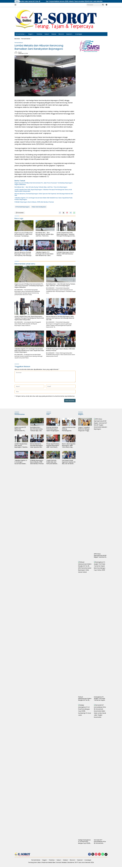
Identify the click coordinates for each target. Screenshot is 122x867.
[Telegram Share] (70, 212)
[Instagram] (96, 854)
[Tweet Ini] (63, 212)
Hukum (47, 34)
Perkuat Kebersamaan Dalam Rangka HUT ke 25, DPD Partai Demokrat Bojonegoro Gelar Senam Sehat (84, 698)
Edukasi (54, 34)
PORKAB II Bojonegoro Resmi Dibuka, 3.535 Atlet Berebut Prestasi (34, 202)
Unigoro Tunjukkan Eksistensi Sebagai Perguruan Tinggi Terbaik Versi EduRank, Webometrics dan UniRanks (84, 429)
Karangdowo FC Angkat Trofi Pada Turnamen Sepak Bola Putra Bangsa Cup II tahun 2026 (99, 698)
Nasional (69, 34)
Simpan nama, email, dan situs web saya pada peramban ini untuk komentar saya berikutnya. (45, 396)
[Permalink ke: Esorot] (16, 53)
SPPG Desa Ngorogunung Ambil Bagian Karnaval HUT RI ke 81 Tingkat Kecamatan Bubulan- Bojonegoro (100, 555)
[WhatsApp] (102, 854)
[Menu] (16, 4)
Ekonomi (61, 34)
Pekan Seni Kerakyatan (39, 207)
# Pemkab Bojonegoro (22, 207)
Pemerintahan (20, 34)
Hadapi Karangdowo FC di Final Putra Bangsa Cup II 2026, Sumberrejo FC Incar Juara (84, 841)
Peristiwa (39, 34)
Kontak (59, 862)
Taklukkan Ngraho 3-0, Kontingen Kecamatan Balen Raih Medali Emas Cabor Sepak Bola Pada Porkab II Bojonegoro (43, 198)
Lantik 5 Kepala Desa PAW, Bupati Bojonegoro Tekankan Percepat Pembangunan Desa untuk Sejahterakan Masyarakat (43, 190)
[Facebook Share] (60, 212)
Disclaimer (71, 862)
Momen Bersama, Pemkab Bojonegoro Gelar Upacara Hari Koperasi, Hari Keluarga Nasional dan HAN (44, 194)
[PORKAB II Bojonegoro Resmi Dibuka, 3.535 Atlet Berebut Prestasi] (66, 245)
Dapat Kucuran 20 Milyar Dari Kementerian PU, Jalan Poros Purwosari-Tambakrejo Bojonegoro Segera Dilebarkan (43, 183)
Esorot (20, 52)
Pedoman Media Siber (48, 862)
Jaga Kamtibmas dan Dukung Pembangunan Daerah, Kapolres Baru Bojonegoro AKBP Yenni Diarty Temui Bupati (69, 429)
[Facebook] (89, 854)
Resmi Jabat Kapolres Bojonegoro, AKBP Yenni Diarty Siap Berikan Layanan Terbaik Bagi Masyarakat (68, 445)
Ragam (30, 34)
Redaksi (64, 862)
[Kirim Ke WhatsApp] (74, 212)
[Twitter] (92, 854)
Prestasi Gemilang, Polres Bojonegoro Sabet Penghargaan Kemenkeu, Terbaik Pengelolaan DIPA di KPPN (52, 429)
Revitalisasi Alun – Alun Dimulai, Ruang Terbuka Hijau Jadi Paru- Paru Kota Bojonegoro (41, 187)
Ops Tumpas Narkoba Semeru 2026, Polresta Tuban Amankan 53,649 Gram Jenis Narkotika (50, 1)
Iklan (39, 862)
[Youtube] (99, 854)
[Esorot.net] (57, 19)
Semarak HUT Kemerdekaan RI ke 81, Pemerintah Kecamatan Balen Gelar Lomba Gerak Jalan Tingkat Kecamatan (100, 841)
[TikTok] (106, 854)
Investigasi (78, 34)
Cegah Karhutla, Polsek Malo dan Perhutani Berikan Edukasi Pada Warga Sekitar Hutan (52, 462)
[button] (103, 4)
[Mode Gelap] (106, 4)
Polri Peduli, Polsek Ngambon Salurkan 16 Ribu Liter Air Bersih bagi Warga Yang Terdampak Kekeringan (68, 462)
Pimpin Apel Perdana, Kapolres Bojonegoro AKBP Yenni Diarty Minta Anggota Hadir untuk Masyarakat (52, 445)
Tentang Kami (32, 862)
